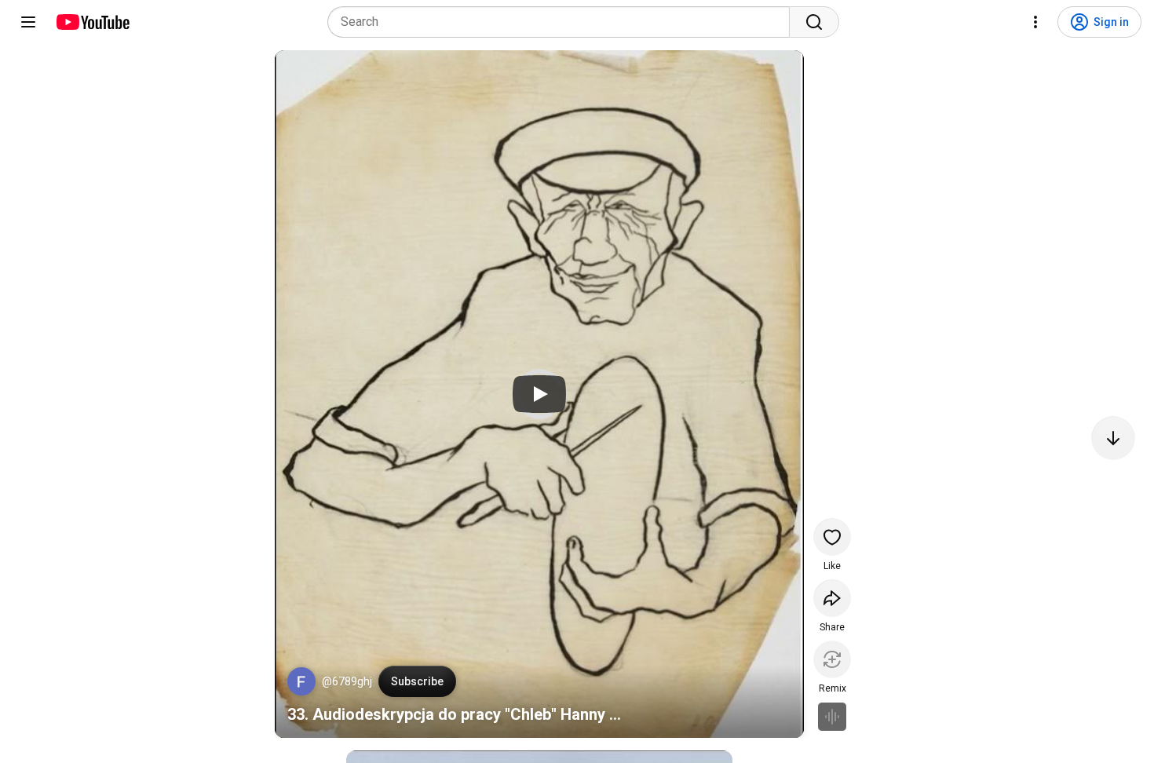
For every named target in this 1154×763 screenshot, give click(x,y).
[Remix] (832, 659)
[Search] (814, 22)
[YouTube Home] (92, 22)
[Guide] (28, 22)
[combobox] (563, 22)
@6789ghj (347, 681)
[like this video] (832, 537)
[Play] (539, 394)
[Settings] (1035, 22)
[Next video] (1113, 438)
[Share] (832, 598)
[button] (301, 681)
